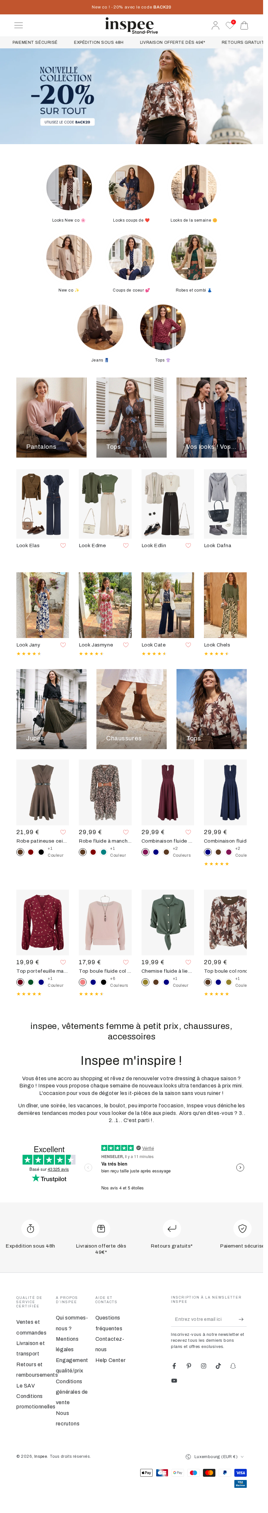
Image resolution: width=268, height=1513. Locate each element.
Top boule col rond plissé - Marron (230, 971)
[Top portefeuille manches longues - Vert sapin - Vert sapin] (31, 982)
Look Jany (28, 644)
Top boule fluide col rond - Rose (105, 971)
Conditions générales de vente (72, 1392)
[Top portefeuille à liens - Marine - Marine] (41, 982)
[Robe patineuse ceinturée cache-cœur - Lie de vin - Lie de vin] (31, 852)
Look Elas (28, 545)
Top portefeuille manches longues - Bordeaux (42, 971)
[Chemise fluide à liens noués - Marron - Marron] (156, 982)
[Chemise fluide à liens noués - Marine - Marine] (166, 982)
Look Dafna (217, 545)
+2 (182, 852)
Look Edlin (154, 545)
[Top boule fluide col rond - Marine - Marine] (93, 982)
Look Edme (92, 545)
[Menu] (18, 25)
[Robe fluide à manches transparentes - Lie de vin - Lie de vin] (93, 852)
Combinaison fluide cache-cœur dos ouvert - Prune (168, 841)
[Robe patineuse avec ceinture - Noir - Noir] (41, 852)
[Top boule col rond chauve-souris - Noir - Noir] (104, 982)
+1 (55, 852)
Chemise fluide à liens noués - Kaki (168, 971)
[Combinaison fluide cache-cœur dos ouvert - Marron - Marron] (166, 852)
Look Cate (154, 644)
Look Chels (217, 644)
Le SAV (25, 1385)
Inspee (40, 1456)
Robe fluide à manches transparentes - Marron (105, 841)
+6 (119, 982)
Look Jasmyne (96, 644)
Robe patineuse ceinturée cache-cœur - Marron (42, 841)
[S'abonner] (243, 1319)
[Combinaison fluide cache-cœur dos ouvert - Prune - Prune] (229, 852)
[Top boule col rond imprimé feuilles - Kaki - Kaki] (229, 982)
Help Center (110, 1360)
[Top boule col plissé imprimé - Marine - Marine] (218, 982)
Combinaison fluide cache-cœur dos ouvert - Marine (230, 841)
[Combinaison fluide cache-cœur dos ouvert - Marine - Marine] (156, 852)
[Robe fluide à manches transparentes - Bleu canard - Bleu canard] (104, 852)
